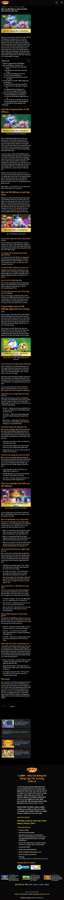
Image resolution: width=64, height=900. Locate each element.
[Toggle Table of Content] (27, 61)
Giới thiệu (21, 821)
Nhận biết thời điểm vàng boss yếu (16, 103)
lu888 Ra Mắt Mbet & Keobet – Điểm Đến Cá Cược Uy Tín (15, 732)
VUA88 (41, 884)
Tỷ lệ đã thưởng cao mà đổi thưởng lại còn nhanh (16, 78)
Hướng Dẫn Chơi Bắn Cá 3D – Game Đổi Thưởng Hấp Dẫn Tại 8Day (22, 723)
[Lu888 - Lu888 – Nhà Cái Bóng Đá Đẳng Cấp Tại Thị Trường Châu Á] (5, 3)
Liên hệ (26, 823)
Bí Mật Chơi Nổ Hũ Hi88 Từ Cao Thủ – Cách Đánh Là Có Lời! (22, 753)
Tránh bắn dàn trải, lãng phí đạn (15, 89)
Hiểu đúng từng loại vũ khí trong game (17, 101)
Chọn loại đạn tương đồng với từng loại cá (17, 86)
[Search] (56, 2)
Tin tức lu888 (19, 7)
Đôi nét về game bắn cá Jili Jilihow (13, 63)
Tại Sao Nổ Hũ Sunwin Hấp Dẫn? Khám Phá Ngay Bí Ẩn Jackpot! (57, 878)
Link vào (29, 821)
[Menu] (61, 2)
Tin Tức (11, 7)
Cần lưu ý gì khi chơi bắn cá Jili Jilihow (15, 93)
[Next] (60, 875)
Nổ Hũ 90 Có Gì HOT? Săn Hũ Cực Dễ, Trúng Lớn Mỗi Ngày (22, 743)
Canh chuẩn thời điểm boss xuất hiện (16, 84)
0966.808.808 (23, 894)
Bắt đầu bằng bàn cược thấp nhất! (16, 94)
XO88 (30, 884)
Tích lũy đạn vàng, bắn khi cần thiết (16, 91)
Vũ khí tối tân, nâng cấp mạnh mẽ (15, 73)
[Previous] (3, 875)
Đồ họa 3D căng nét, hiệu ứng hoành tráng (16, 67)
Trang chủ (4, 7)
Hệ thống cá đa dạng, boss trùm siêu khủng (16, 71)
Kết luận (5, 105)
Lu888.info (40, 897)
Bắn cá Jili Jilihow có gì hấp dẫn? (13, 65)
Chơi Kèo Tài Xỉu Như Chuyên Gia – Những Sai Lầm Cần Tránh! (35, 878)
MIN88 (47, 884)
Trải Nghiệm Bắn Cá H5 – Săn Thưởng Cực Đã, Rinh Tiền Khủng (14, 878)
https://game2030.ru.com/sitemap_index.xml (33, 858)
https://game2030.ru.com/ (33, 803)
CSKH (32, 823)
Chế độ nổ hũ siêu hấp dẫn (13, 75)
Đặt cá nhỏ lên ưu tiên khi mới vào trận (17, 99)
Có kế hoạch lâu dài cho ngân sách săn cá (17, 97)
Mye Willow (33, 854)
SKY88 (35, 884)
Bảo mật (37, 821)
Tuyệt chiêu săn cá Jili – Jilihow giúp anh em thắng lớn (15, 81)
